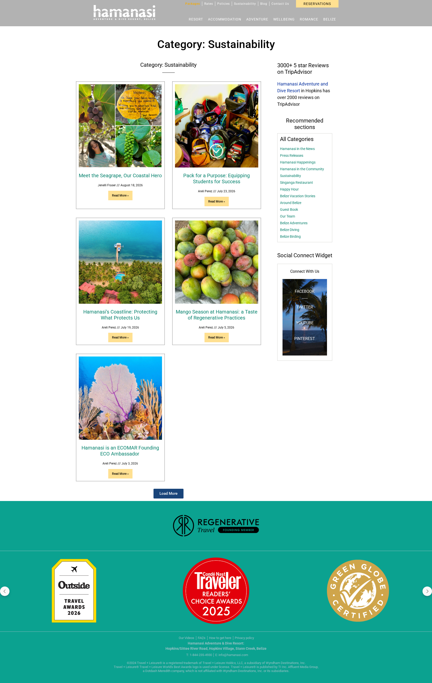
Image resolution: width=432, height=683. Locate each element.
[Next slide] (427, 591)
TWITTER (304, 307)
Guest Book (289, 210)
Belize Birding (290, 236)
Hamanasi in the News (297, 149)
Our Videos (186, 638)
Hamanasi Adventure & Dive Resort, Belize (124, 12)
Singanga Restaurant (296, 182)
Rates (208, 4)
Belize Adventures (294, 223)
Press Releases (291, 156)
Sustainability (245, 4)
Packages (192, 4)
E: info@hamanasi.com (231, 655)
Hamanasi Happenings (298, 162)
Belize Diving (289, 230)
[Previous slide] (5, 591)
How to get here (220, 638)
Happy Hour (289, 189)
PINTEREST (304, 338)
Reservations (317, 4)
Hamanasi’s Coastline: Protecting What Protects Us (120, 315)
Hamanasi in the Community (302, 169)
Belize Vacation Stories (297, 196)
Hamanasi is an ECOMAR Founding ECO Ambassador (120, 451)
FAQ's (202, 638)
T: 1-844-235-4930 (199, 655)
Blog (263, 4)
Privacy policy (244, 638)
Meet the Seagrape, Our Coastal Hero (120, 175)
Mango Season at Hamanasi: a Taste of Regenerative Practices (217, 315)
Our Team (287, 216)
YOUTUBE (305, 322)
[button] (169, 493)
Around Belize (290, 203)
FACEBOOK (304, 291)
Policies (223, 4)
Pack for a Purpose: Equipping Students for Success (216, 178)
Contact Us (280, 4)
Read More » (120, 195)
